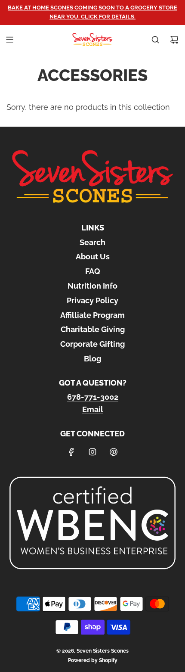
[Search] (155, 39)
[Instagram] (92, 451)
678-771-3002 (92, 396)
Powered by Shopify (92, 660)
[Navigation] (9, 39)
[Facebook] (71, 451)
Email (92, 409)
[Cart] (174, 39)
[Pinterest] (113, 451)
